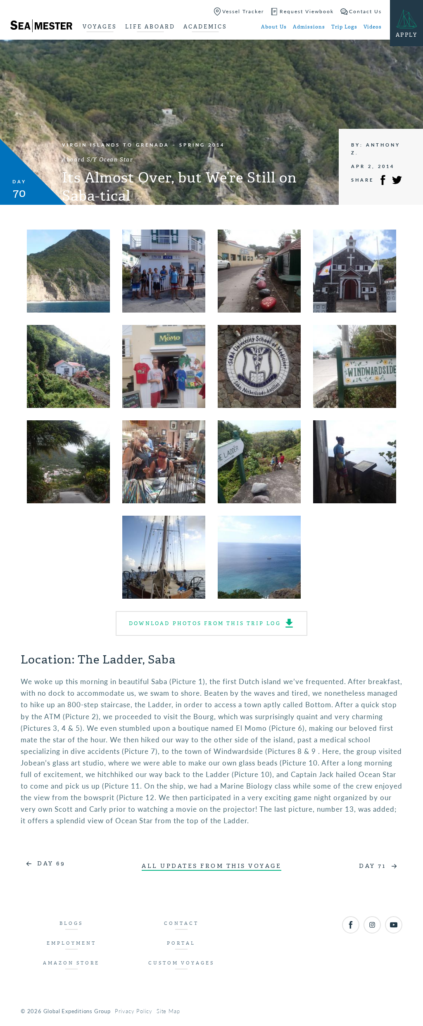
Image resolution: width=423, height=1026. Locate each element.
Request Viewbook (307, 11)
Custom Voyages (181, 963)
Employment (71, 943)
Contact (181, 923)
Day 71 (372, 866)
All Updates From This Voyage (211, 866)
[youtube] (393, 925)
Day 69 (51, 863)
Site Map (168, 1011)
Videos (373, 27)
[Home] (41, 27)
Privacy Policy (133, 1011)
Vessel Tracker (243, 11)
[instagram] (372, 925)
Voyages (100, 26)
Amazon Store (71, 963)
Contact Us (365, 11)
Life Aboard (150, 26)
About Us (274, 27)
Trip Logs (344, 27)
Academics (205, 26)
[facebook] (350, 925)
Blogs (71, 923)
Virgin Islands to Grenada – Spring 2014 (143, 145)
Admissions (309, 27)
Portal (181, 943)
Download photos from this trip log (205, 623)
